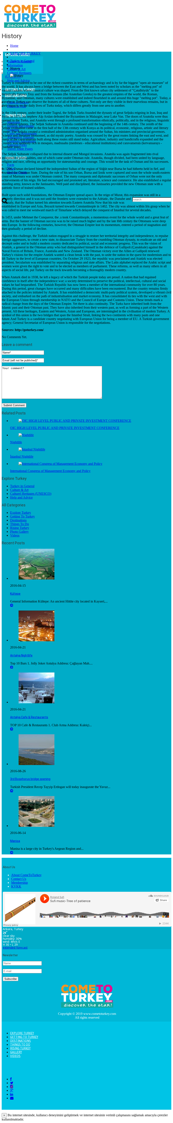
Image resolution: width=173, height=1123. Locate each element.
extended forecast (15, 947)
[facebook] (11, 1079)
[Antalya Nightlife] (36, 640)
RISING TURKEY (20, 1048)
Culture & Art (19, 490)
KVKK (16, 886)
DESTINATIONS (20, 1040)
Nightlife (16, 442)
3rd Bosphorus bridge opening (30, 779)
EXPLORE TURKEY (25, 53)
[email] (12, 1098)
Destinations (18, 520)
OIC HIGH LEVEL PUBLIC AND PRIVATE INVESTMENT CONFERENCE (64, 428)
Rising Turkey (19, 528)
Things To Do (19, 524)
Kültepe (15, 593)
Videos (14, 535)
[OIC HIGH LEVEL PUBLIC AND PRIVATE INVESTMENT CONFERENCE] (75, 420)
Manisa (15, 841)
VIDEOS (15, 1056)
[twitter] (11, 1083)
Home (14, 45)
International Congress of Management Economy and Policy (50, 471)
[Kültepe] (36, 578)
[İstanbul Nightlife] (32, 449)
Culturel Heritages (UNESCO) (30, 493)
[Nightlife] (26, 435)
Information (15, 65)
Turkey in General (22, 61)
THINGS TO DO (20, 1044)
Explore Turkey (20, 512)
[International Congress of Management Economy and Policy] (60, 463)
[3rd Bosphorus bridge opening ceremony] (36, 764)
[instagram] (11, 1086)
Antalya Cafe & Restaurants (29, 717)
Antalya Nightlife (21, 655)
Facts (10, 165)
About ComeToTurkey (26, 875)
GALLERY (16, 1052)
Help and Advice (18, 80)
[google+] (11, 1090)
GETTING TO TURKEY (24, 1037)
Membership (19, 882)
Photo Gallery (19, 531)
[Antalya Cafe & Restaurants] (36, 702)
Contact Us (18, 879)
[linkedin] (11, 1094)
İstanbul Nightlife (21, 456)
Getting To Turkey (22, 516)
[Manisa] (36, 825)
